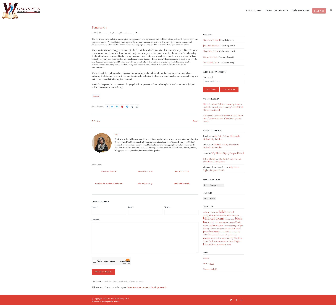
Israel (238, 228)
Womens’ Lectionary (253, 10)
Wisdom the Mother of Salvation (108, 183)
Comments (210, 269)
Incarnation (230, 228)
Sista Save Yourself (108, 171)
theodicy (96, 96)
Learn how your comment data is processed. (147, 287)
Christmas (231, 222)
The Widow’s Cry (145, 183)
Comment (95, 219)
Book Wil (319, 11)
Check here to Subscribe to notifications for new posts (118, 281)
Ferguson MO (221, 225)
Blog (111, 33)
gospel (237, 225)
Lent (227, 231)
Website (167, 207)
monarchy (237, 232)
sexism (224, 238)
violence (231, 241)
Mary (231, 232)
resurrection (216, 238)
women (229, 245)
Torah (211, 241)
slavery (230, 237)
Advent (206, 212)
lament (221, 232)
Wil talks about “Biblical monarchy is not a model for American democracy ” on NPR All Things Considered (223, 107)
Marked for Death (181, 183)
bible (222, 212)
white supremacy (217, 244)
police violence (228, 235)
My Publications (281, 10)
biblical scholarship (233, 215)
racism (206, 237)
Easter (205, 225)
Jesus (216, 231)
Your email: (208, 77)
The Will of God (182, 171)
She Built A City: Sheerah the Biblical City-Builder (221, 146)
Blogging (268, 10)
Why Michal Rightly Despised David (227, 153)
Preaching (116, 33)
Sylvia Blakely (209, 158)
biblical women (215, 218)
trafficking (225, 241)
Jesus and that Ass (211, 45)
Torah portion (218, 241)
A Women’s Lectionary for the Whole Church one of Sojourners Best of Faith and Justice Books (223, 118)
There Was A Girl (145, 171)
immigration (220, 229)
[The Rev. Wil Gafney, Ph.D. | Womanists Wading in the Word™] (21, 11)
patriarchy (216, 234)
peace (222, 235)
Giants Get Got (210, 57)
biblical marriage (221, 215)
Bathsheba (214, 212)
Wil (95, 33)
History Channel (209, 228)
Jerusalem (208, 231)
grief (241, 225)
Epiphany (212, 225)
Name (95, 207)
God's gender (231, 225)
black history (231, 219)
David (238, 222)
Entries (208, 263)
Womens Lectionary (126, 33)
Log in (206, 257)
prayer (235, 235)
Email (131, 207)
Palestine (207, 234)
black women (223, 222)
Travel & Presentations (299, 10)
